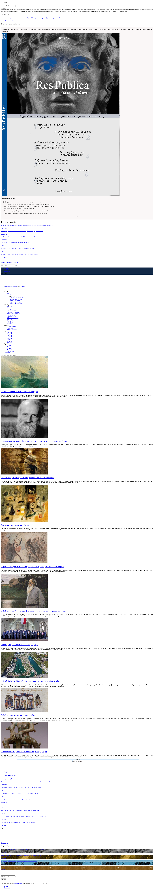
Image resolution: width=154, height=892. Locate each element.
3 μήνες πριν (4, 234)
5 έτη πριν (3, 819)
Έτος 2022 (9, 342)
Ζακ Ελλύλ (10, 309)
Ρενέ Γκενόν (10, 319)
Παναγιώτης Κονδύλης (13, 312)
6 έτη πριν (3, 813)
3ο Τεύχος (9, 348)
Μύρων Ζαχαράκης (15, 300)
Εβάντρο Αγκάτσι (11, 308)
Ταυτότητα (6, 269)
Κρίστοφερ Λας (11, 315)
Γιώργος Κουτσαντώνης (16, 299)
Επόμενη (6, 772)
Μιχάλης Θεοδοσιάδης (16, 303)
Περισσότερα (4, 843)
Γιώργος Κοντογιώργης (13, 318)
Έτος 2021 (9, 341)
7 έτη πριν (3, 864)
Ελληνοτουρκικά (11, 326)
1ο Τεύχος (9, 345)
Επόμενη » (81, 761)
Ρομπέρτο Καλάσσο (12, 321)
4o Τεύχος (9, 349)
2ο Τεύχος (9, 347)
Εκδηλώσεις (7, 352)
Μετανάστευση (11, 328)
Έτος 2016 (9, 334)
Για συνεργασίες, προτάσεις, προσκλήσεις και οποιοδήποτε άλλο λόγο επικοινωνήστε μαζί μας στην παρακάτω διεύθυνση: (32, 18)
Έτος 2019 (9, 338)
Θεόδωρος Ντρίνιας (15, 302)
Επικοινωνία (7, 271)
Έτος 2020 (9, 339)
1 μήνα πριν (4, 228)
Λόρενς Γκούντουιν (12, 316)
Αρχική (6, 268)
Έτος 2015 (9, 332)
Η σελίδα (9, 295)
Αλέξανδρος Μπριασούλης (17, 297)
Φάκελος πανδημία (12, 329)
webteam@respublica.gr (7, 20)
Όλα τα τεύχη (10, 351)
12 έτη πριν (3, 807)
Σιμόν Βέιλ (10, 322)
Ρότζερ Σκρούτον (11, 310)
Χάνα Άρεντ (10, 323)
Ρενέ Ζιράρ (10, 306)
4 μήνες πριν (4, 245)
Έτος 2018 (9, 336)
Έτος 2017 (9, 335)
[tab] (78, 775)
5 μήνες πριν (4, 251)
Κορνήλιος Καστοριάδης (13, 313)
